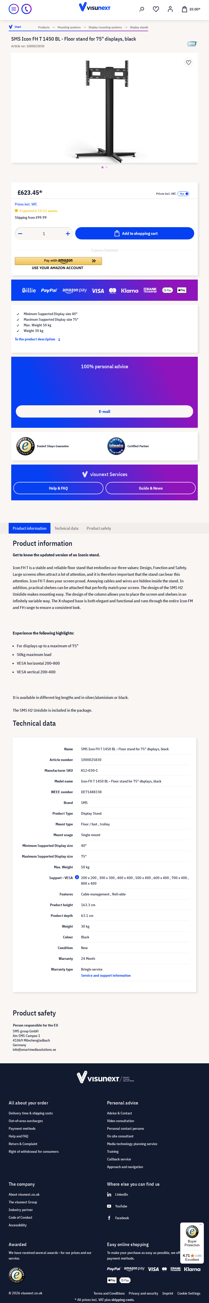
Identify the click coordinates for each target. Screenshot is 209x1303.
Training (113, 1151)
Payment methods (22, 1128)
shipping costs (122, 1299)
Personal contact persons (125, 1128)
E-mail (104, 411)
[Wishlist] (156, 9)
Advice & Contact (119, 1113)
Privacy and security (143, 1293)
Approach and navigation (125, 1166)
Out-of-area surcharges (26, 1120)
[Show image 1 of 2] (102, 167)
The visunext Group (23, 1202)
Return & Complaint (23, 1143)
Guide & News (151, 488)
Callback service (119, 1159)
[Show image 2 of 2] (107, 167)
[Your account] (170, 9)
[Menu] (14, 9)
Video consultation (120, 1120)
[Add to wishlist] (189, 62)
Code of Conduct (20, 1217)
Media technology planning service (132, 1143)
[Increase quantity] (68, 233)
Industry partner (21, 1209)
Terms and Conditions (109, 1293)
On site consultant (120, 1136)
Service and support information (106, 975)
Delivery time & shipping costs (31, 1113)
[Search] (142, 9)
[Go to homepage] (105, 9)
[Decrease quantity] (20, 233)
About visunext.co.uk (24, 1194)
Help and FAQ (18, 1136)
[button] (58, 263)
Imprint (167, 1293)
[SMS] (192, 44)
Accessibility (18, 1225)
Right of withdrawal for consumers (34, 1151)
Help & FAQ (58, 488)
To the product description (35, 339)
